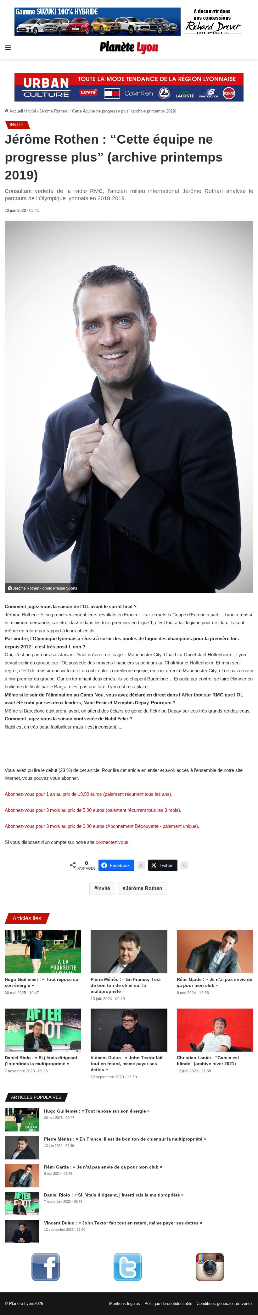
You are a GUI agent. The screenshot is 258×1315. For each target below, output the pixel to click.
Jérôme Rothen (144, 888)
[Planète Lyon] (129, 47)
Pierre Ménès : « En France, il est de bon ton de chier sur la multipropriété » (126, 985)
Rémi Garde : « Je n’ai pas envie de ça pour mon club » (103, 1166)
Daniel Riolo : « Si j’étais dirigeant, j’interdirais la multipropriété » (114, 1194)
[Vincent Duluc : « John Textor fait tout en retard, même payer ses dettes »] (129, 1030)
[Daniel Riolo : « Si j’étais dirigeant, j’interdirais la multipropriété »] (43, 1030)
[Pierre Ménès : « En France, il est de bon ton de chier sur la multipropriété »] (129, 951)
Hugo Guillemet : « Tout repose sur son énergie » (97, 1111)
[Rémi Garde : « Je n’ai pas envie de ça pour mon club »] (215, 951)
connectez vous (112, 842)
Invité (31, 111)
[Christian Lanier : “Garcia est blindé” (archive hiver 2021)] (215, 1030)
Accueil (15, 111)
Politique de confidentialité (168, 1303)
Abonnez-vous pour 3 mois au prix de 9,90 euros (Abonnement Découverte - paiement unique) (101, 826)
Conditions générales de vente (224, 1303)
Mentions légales (124, 1303)
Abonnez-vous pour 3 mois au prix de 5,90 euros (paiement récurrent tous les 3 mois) (92, 810)
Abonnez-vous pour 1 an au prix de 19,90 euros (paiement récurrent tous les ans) (88, 794)
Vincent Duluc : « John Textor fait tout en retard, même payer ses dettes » (127, 1063)
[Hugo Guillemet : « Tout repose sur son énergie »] (43, 951)
